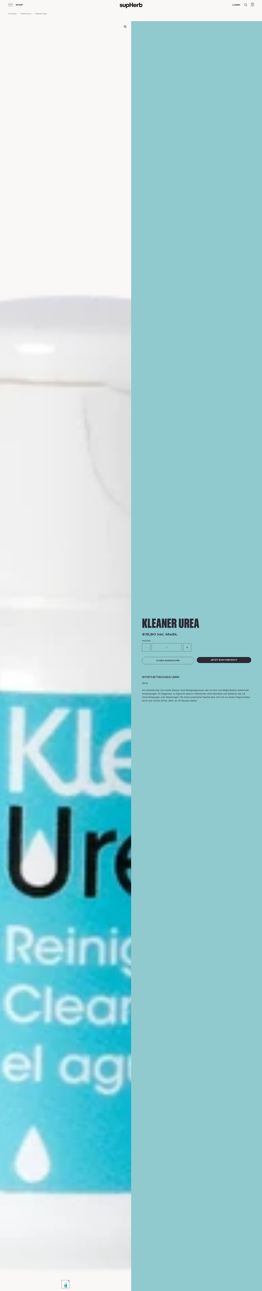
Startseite (12, 13)
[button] (187, 647)
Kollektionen (26, 13)
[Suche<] (245, 4)
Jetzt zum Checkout (224, 660)
